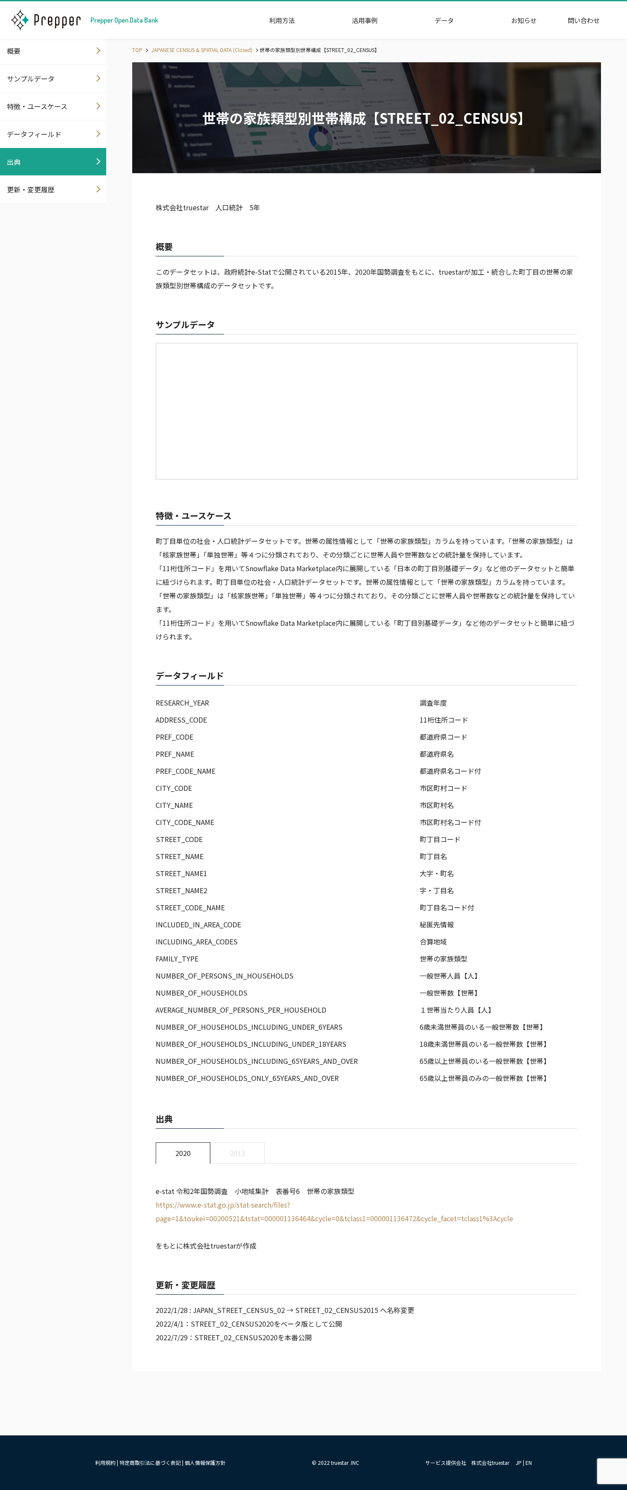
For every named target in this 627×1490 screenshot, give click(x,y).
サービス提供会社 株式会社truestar (467, 1462)
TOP (137, 49)
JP (519, 1462)
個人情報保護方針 (205, 1462)
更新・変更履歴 (31, 189)
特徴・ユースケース (37, 106)
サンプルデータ (31, 78)
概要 (13, 51)
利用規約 (105, 1462)
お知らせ (524, 20)
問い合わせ (584, 20)
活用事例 (364, 20)
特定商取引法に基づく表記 (150, 1462)
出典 (13, 162)
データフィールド (34, 134)
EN (528, 1462)
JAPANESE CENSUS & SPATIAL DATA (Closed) (201, 49)
